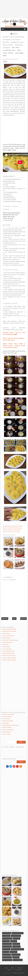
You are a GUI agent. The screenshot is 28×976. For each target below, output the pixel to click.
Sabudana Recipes (7, 960)
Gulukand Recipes (7, 946)
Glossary (9, 969)
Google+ (14, 766)
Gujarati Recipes (7, 531)
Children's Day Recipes (8, 714)
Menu (3, 29)
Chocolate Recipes (15, 935)
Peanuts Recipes (16, 954)
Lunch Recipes (6, 646)
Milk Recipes (5, 952)
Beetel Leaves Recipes (17, 933)
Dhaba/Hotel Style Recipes (9, 631)
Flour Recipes (17, 529)
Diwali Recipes (6, 718)
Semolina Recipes (17, 960)
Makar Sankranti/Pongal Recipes (10, 725)
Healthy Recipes (6, 638)
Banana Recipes (6, 933)
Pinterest (17, 766)
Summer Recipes (6, 734)
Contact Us (20, 968)
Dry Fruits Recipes (7, 944)
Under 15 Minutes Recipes (9, 657)
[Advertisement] (11, 9)
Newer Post (5, 618)
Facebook (7, 766)
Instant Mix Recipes (7, 642)
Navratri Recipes (6, 732)
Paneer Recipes (6, 954)
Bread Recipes (6, 935)
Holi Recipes (5, 723)
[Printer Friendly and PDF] (5, 62)
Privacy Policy (18, 969)
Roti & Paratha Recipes (8, 653)
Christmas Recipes (7, 716)
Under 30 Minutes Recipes (9, 660)
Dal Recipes (13, 941)
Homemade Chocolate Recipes (10, 640)
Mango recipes (6, 949)
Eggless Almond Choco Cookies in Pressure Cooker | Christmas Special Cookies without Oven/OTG (14, 345)
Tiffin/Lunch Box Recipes (8, 655)
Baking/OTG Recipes (12, 526)
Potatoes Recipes (7, 957)
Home (14, 618)
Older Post (23, 618)
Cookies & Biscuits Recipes (15, 528)
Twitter (10, 766)
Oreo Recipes (13, 952)
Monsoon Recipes (7, 727)
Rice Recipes (16, 957)
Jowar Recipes (16, 946)
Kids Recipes (5, 644)
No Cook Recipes (6, 649)
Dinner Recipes (6, 633)
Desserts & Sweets (8, 529)
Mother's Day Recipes (8, 729)
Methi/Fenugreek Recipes (17, 949)
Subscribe (15, 33)
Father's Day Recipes (7, 721)
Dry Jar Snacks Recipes (8, 635)
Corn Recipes (16, 938)
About (12, 968)
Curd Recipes (6, 941)
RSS (20, 766)
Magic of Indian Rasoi (19, 973)
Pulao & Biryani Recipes (8, 651)
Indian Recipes (16, 531)
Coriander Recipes (7, 938)
